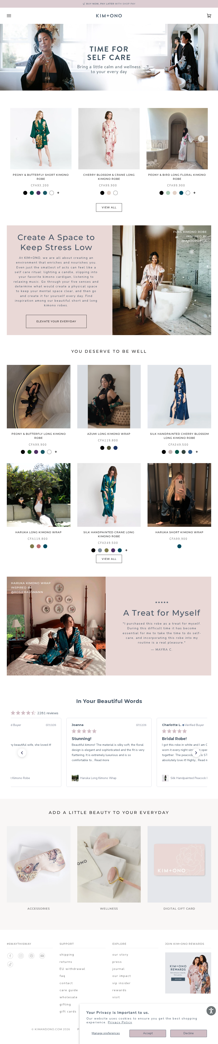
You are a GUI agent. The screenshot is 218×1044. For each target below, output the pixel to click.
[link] (109, 778)
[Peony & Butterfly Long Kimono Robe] (38, 397)
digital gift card (179, 908)
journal (118, 969)
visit (116, 997)
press (117, 962)
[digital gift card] (179, 864)
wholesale (69, 997)
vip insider (121, 983)
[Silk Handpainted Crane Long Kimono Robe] (109, 495)
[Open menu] (13, 16)
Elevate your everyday (56, 321)
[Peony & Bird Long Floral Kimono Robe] (177, 138)
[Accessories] (38, 864)
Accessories (38, 908)
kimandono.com (48, 1029)
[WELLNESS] (109, 864)
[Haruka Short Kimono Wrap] (179, 495)
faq (62, 976)
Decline (189, 1033)
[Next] (201, 138)
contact (66, 983)
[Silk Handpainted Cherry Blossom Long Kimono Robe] (179, 397)
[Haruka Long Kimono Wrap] (38, 495)
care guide (69, 990)
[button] (22, 753)
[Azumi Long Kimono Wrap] (109, 397)
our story (120, 955)
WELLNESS (109, 908)
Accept (148, 1033)
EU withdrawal (72, 969)
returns (66, 962)
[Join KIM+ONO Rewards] (188, 993)
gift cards (68, 1011)
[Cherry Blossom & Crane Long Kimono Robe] (109, 138)
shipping (67, 955)
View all (109, 207)
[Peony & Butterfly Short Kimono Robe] (41, 138)
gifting (65, 1004)
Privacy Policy (120, 1022)
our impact (121, 976)
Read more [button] (11, 760)
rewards (119, 990)
